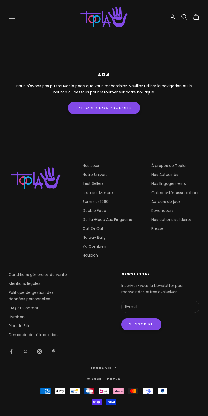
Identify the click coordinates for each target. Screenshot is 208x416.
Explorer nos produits (104, 107)
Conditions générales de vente (38, 274)
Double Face (94, 210)
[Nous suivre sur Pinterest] (53, 351)
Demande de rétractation (33, 334)
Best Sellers (93, 183)
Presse (157, 228)
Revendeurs (162, 210)
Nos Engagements (168, 183)
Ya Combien (94, 246)
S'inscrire (141, 324)
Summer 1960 (96, 201)
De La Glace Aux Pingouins (107, 219)
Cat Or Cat (93, 228)
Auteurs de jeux (166, 201)
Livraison (17, 317)
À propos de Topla (168, 165)
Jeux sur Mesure (98, 192)
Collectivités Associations (175, 192)
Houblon (90, 255)
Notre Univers (95, 174)
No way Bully (94, 237)
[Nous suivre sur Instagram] (39, 351)
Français (101, 367)
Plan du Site (20, 325)
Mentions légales (24, 283)
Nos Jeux (91, 165)
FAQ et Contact (23, 308)
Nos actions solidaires (171, 219)
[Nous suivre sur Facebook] (11, 351)
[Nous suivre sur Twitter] (25, 351)
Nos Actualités (164, 174)
